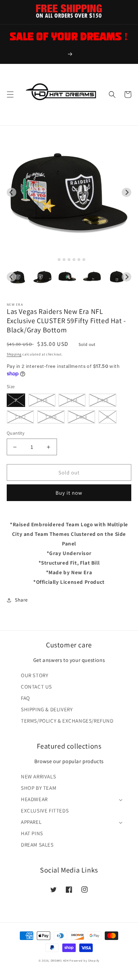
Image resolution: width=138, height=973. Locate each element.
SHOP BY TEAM (38, 787)
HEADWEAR (34, 799)
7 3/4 (81, 417)
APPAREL (31, 822)
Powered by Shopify (84, 960)
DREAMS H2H (60, 960)
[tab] (54, 259)
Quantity (15, 433)
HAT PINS (32, 833)
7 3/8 (103, 400)
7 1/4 (72, 400)
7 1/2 (20, 417)
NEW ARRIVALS (38, 776)
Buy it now (69, 492)
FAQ (25, 698)
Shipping (14, 354)
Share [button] (21, 600)
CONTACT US (36, 686)
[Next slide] (126, 192)
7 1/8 (42, 400)
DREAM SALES (37, 844)
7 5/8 (51, 417)
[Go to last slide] (11, 192)
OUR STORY (34, 675)
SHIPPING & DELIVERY (47, 709)
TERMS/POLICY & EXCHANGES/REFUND (67, 720)
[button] (10, 94)
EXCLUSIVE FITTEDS (45, 810)
